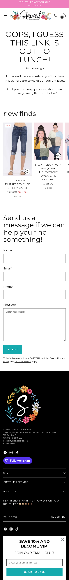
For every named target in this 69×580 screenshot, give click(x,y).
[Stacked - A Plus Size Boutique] (30, 15)
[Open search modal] (56, 15)
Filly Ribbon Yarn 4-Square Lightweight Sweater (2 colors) (48, 172)
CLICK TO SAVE (34, 572)
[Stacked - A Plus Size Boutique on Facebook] (5, 453)
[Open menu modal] (5, 15)
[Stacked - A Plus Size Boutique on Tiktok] (17, 453)
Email (7, 268)
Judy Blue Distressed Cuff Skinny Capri (17, 184)
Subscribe (58, 517)
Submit (13, 349)
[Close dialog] (62, 539)
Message (9, 304)
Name (7, 250)
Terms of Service (23, 361)
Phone (8, 286)
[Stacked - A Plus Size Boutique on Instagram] (11, 453)
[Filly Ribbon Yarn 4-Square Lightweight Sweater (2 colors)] (48, 141)
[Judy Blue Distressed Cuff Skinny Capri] (17, 149)
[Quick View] (27, 171)
